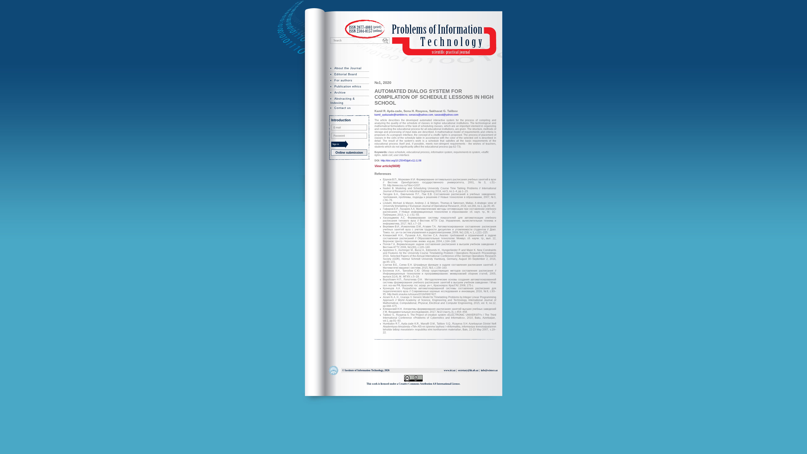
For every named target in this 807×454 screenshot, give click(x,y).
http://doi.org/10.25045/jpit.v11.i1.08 (401, 160)
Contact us (342, 108)
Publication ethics (347, 86)
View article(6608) (387, 166)
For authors (343, 80)
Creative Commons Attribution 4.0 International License (429, 383)
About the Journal (347, 68)
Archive (340, 92)
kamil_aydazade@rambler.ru (390, 114)
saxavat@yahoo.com (446, 114)
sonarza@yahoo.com (420, 114)
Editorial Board (345, 74)
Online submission (349, 152)
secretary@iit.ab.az (468, 370)
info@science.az (489, 370)
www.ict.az (449, 370)
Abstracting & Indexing (342, 100)
